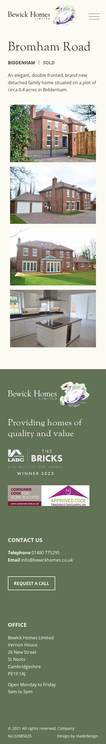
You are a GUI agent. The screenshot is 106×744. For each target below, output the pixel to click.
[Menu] (90, 11)
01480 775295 (46, 553)
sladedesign (87, 736)
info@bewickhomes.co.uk (47, 560)
